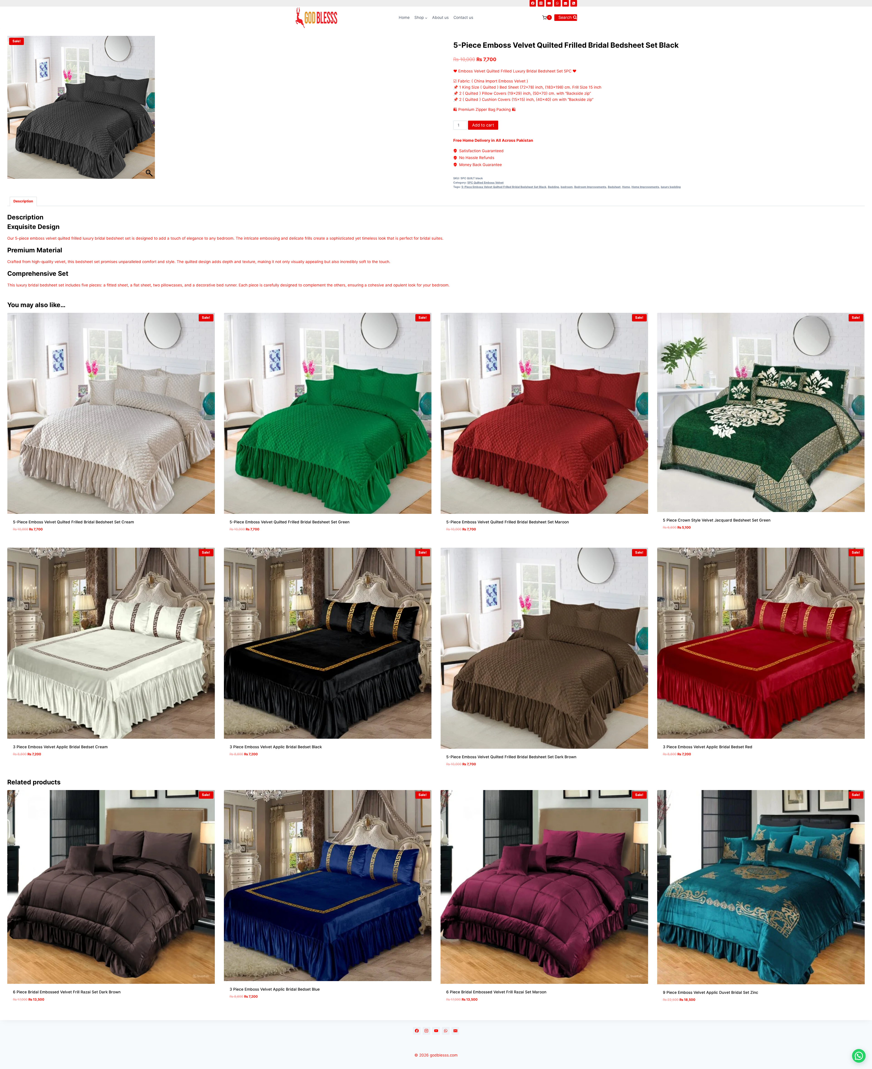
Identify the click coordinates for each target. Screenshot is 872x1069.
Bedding (553, 187)
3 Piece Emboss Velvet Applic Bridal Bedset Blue (275, 989)
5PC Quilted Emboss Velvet (485, 182)
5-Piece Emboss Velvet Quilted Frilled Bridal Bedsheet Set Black (503, 187)
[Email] (565, 3)
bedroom (567, 187)
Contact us (463, 17)
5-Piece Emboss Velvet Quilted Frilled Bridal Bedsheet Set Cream (73, 522)
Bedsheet (614, 187)
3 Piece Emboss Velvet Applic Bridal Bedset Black (276, 747)
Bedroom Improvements (590, 187)
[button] (859, 1056)
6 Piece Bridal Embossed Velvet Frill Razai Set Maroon (496, 992)
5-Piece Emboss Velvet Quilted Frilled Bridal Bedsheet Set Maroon (507, 522)
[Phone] (573, 3)
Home (404, 17)
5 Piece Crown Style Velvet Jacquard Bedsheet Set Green (716, 520)
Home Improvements (645, 187)
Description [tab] (23, 201)
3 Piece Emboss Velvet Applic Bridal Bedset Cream (60, 747)
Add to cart (483, 125)
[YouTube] (549, 3)
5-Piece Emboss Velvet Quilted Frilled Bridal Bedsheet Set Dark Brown (511, 757)
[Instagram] (541, 3)
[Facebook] (533, 3)
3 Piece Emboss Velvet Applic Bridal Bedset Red (707, 747)
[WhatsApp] (557, 3)
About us (440, 17)
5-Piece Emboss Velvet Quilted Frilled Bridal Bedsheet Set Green (289, 522)
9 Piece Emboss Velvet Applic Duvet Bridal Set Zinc (710, 992)
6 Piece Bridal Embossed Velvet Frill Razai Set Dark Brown (67, 992)
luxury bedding (671, 187)
